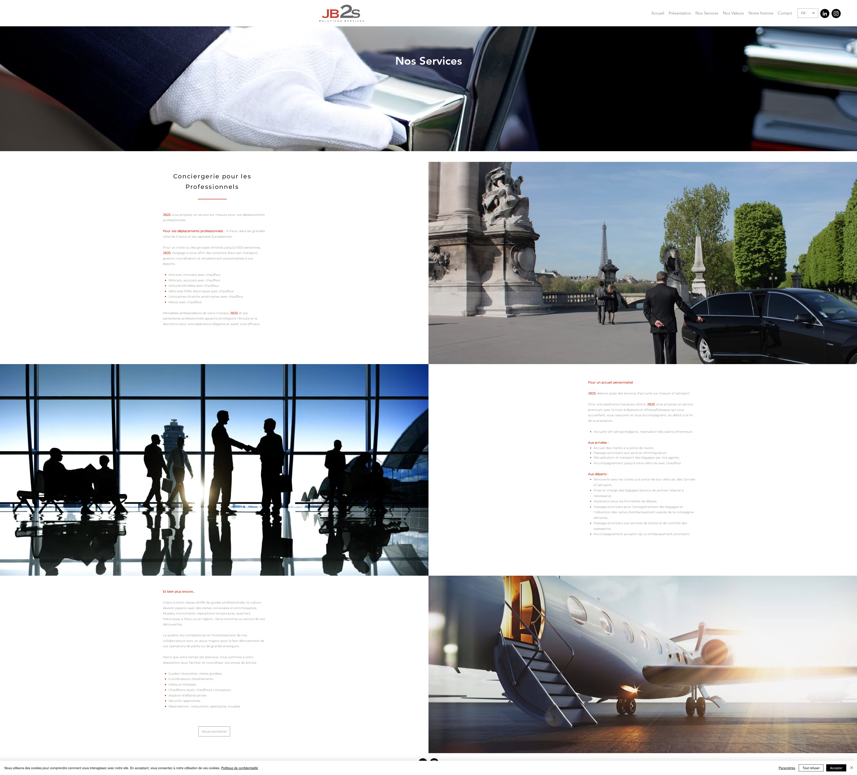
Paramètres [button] (787, 768)
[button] (761, 13)
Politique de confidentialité (239, 768)
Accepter (836, 768)
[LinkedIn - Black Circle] (824, 13)
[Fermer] (851, 767)
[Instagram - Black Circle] (836, 13)
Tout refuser (811, 768)
